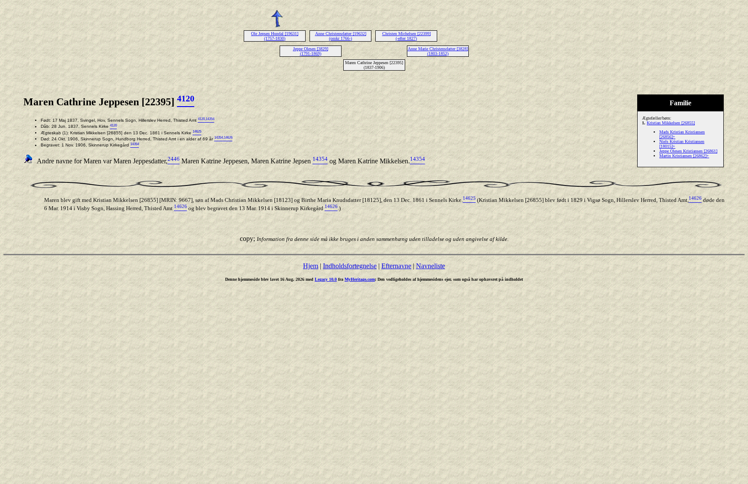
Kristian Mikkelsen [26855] (671, 122)
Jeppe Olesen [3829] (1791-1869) (310, 51)
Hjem (310, 266)
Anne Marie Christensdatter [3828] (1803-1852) (438, 51)
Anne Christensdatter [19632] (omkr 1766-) (340, 36)
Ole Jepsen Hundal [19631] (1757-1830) (274, 36)
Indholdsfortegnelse (350, 266)
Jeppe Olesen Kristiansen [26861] (688, 151)
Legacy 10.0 (326, 279)
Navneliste (430, 266)
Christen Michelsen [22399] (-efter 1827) (406, 36)
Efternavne (396, 266)
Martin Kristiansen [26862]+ (684, 155)
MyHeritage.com (360, 279)
